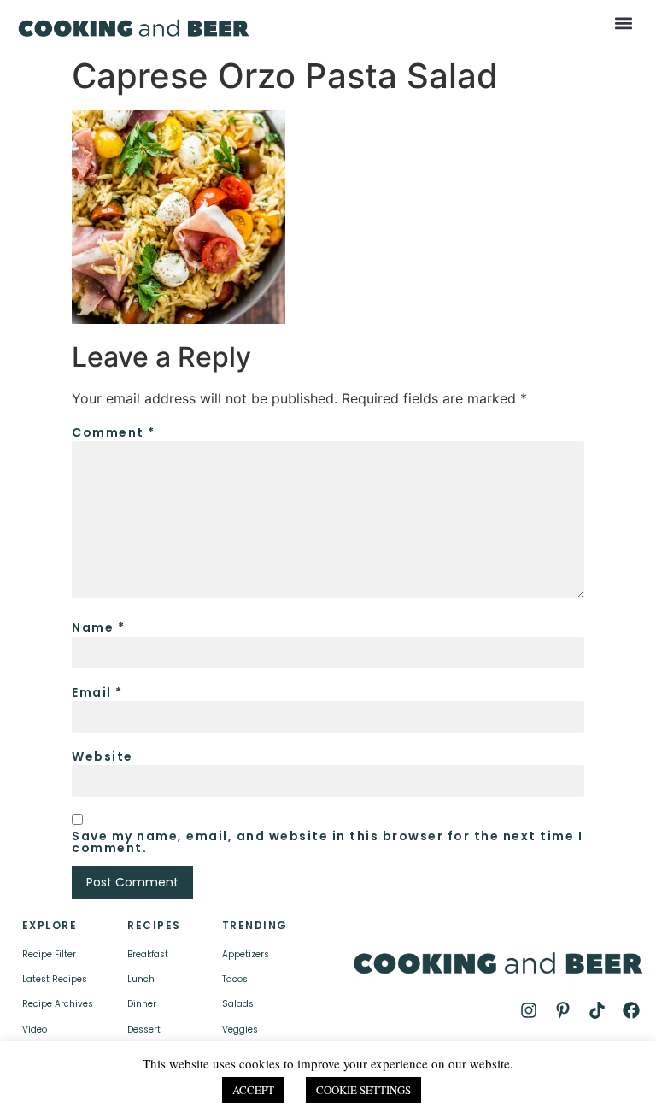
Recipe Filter (49, 954)
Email (97, 692)
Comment (113, 432)
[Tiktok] (597, 1010)
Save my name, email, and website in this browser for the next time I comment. (327, 842)
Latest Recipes (54, 979)
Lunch (141, 979)
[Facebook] (631, 1010)
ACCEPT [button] (253, 1089)
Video (34, 1029)
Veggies (240, 1029)
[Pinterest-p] (563, 1010)
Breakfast (147, 954)
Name (98, 627)
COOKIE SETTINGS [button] (363, 1089)
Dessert (144, 1029)
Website (102, 756)
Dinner (141, 1003)
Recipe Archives (57, 1003)
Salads (238, 1003)
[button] (624, 23)
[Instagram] (529, 1010)
